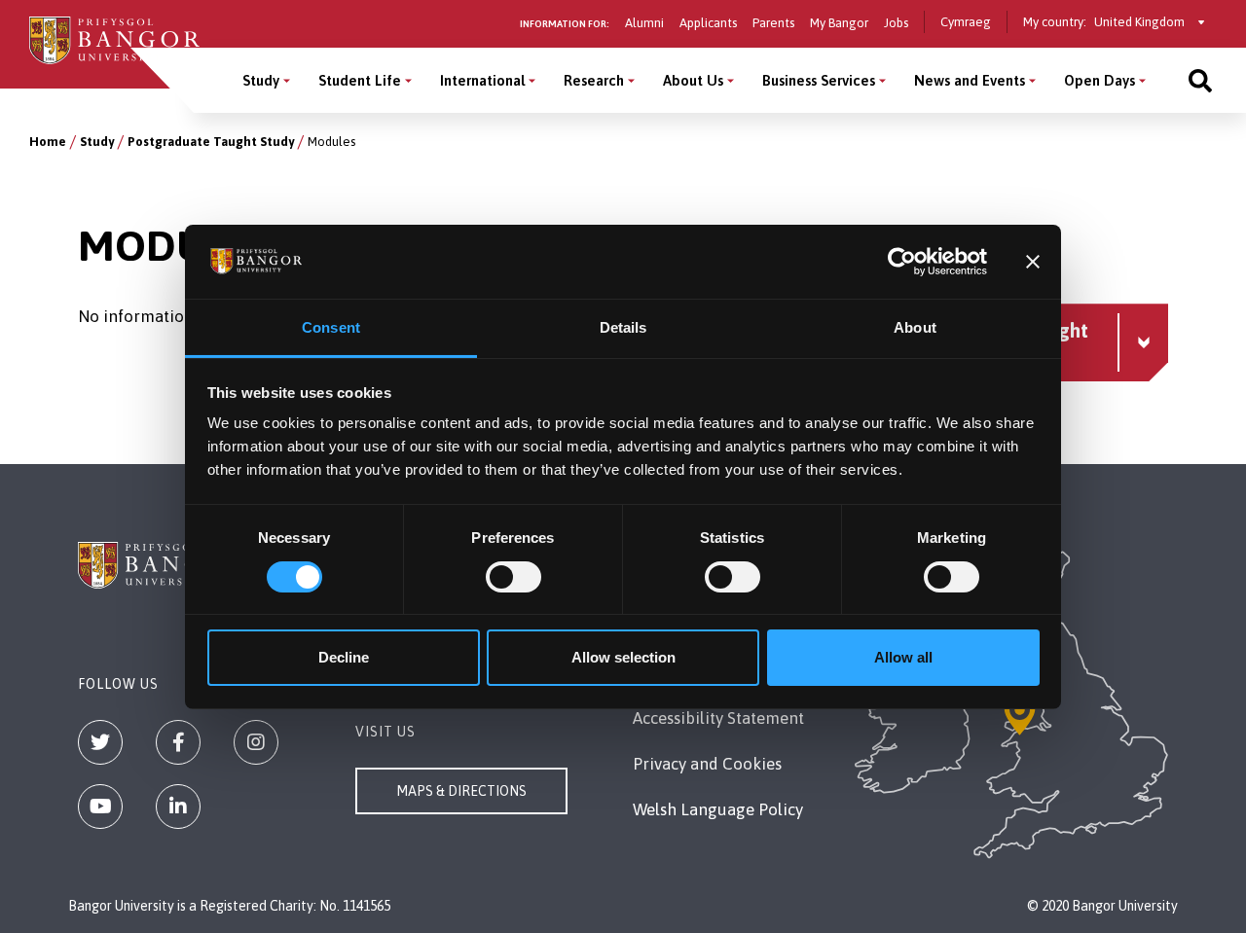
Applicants (708, 23)
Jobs (896, 23)
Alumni (644, 23)
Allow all (903, 657)
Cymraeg (965, 22)
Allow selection (623, 657)
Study (260, 80)
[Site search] (1200, 80)
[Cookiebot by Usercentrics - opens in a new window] (902, 261)
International (482, 80)
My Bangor (839, 23)
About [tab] (915, 327)
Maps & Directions (461, 791)
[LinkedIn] (178, 806)
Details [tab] (623, 327)
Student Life (359, 80)
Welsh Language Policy (718, 809)
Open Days (1099, 80)
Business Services (818, 80)
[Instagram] (256, 742)
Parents (773, 23)
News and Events (969, 80)
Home (47, 141)
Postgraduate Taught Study (211, 141)
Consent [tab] (331, 327)
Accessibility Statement (718, 718)
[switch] (513, 576)
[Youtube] (100, 806)
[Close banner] (1033, 262)
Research (594, 80)
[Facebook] (178, 742)
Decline (343, 657)
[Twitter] (100, 742)
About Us (693, 80)
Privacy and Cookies (707, 763)
